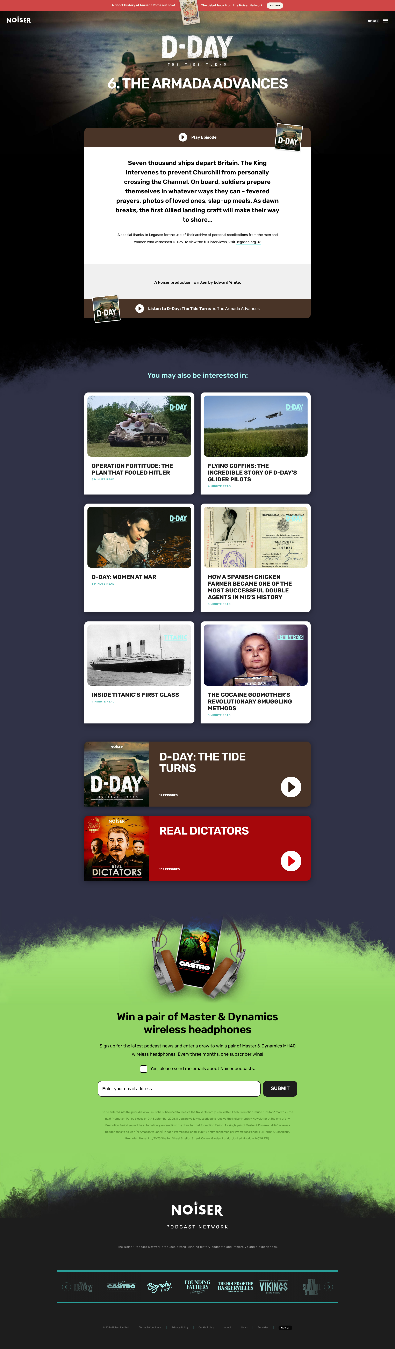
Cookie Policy (206, 1327)
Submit (280, 1088)
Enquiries (263, 1327)
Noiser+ (373, 21)
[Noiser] (19, 21)
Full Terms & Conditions (274, 1132)
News (244, 1327)
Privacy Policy (180, 1327)
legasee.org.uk (249, 242)
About (227, 1327)
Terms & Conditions (150, 1327)
